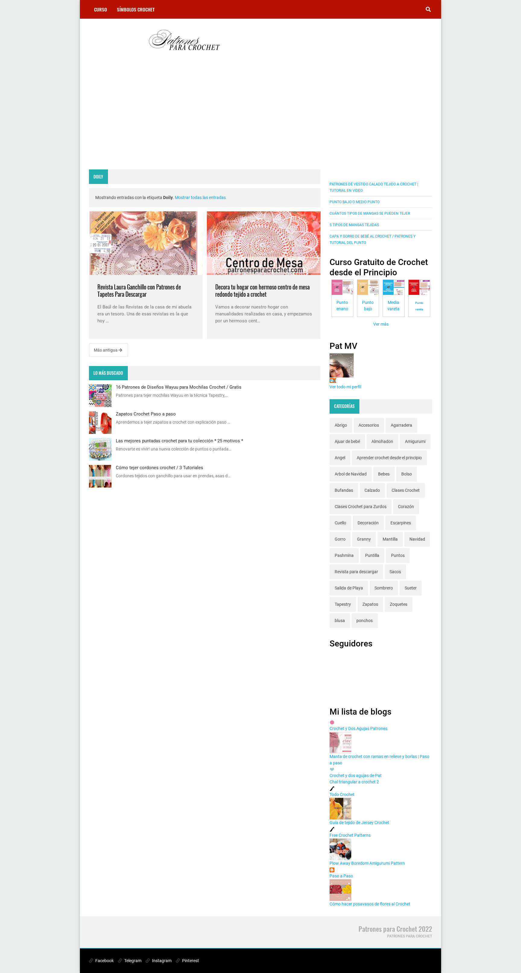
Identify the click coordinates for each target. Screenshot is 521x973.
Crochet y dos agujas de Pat (356, 775)
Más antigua (106, 350)
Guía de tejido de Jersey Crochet (359, 822)
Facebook (104, 960)
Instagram (161, 960)
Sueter (411, 588)
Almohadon (382, 441)
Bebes (384, 474)
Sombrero (383, 588)
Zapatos (370, 604)
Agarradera (401, 425)
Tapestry (343, 604)
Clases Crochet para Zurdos (361, 506)
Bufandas (344, 490)
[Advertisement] (204, 118)
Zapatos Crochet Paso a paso (146, 414)
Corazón (406, 506)
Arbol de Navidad (351, 474)
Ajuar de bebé (347, 441)
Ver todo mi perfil (345, 386)
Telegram (132, 960)
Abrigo (341, 425)
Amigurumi (415, 441)
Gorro (340, 539)
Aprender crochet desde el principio (389, 457)
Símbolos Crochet (136, 9)
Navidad (417, 539)
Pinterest (190, 960)
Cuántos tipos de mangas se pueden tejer (370, 213)
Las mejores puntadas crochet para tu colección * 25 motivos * (179, 441)
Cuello (340, 522)
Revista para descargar (356, 571)
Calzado (372, 490)
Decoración (368, 522)
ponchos (364, 620)
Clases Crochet (406, 490)
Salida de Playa (349, 588)
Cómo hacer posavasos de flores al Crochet (370, 904)
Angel (340, 457)
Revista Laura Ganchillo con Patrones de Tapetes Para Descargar (139, 291)
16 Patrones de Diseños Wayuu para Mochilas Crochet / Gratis (179, 387)
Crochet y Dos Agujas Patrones (358, 728)
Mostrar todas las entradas (200, 197)
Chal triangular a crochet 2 (354, 781)
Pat (333, 380)
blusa (340, 620)
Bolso (406, 474)
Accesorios (368, 425)
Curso (100, 9)
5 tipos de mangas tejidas (354, 225)
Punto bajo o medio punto (355, 202)
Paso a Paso (341, 875)
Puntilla (372, 555)
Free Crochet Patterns (350, 835)
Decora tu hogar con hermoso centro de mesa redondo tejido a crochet (262, 291)
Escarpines (400, 522)
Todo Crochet (342, 794)
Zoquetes (398, 604)
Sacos (395, 571)
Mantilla (390, 539)
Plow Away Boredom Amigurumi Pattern (367, 863)
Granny (364, 539)
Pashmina (344, 555)
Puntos (398, 555)
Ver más (381, 324)
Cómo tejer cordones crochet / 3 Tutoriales (159, 467)
